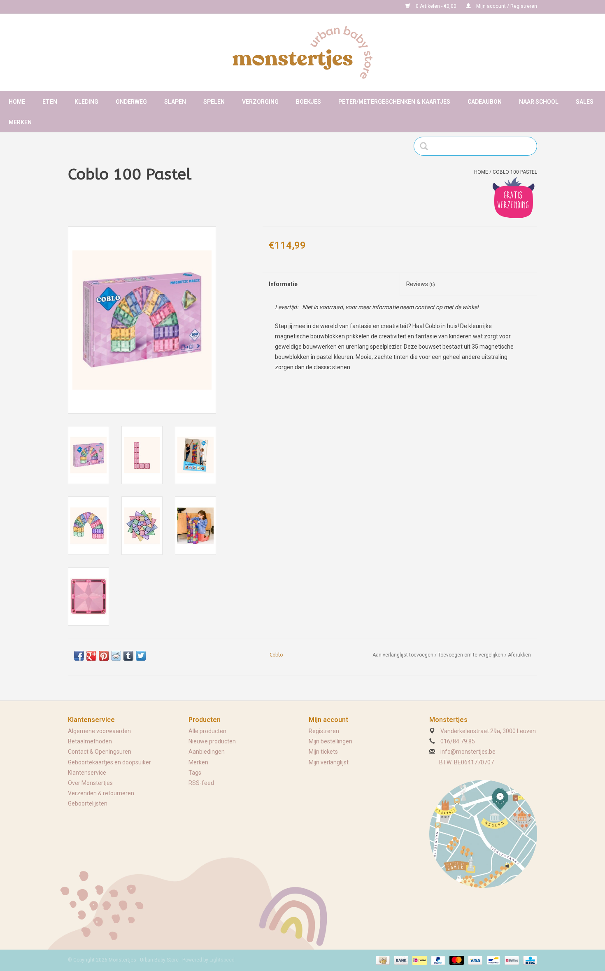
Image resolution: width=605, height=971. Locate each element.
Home (17, 101)
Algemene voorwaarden (99, 731)
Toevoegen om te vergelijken (471, 655)
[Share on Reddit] (116, 656)
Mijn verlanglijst (329, 762)
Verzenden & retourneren (101, 793)
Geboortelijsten (87, 803)
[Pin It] (104, 656)
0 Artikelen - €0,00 (436, 6)
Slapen (175, 101)
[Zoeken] (426, 146)
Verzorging (260, 101)
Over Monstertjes (90, 783)
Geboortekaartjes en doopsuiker (109, 762)
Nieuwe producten (212, 741)
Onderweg (131, 101)
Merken (20, 122)
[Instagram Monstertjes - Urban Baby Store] (103, 6)
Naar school (538, 101)
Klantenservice (87, 772)
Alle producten (207, 731)
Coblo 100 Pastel (515, 172)
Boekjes (308, 101)
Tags (194, 772)
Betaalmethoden (90, 741)
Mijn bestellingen (330, 741)
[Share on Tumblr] (128, 656)
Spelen (214, 101)
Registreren (324, 731)
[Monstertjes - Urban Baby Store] (302, 52)
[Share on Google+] (91, 656)
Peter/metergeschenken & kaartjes (394, 101)
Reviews (420, 284)
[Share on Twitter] (141, 656)
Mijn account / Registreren (506, 6)
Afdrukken (519, 655)
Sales (584, 101)
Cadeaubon (485, 101)
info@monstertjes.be (468, 751)
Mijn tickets (323, 751)
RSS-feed (201, 783)
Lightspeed (222, 960)
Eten (49, 101)
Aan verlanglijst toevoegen (402, 655)
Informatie (283, 284)
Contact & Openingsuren (99, 751)
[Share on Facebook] (79, 656)
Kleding (86, 101)
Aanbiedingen (206, 751)
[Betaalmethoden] (382, 960)
